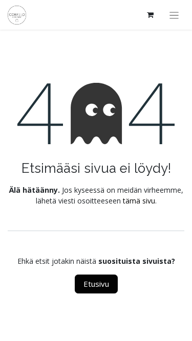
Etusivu (96, 284)
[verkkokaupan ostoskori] (150, 15)
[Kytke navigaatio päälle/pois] (174, 15)
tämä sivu (139, 201)
